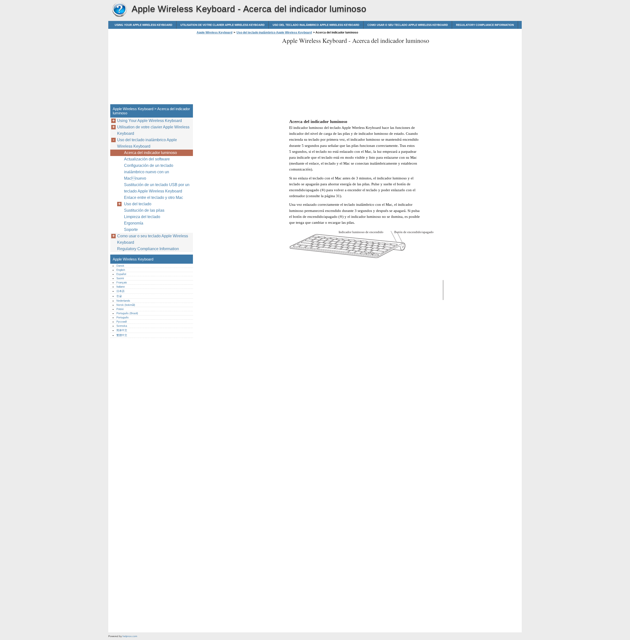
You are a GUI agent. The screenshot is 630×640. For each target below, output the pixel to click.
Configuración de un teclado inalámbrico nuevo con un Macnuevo (148, 171)
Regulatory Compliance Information (485, 24)
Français (121, 282)
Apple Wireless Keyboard (119, 9)
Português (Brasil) (127, 313)
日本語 (120, 291)
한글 (119, 295)
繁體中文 (121, 335)
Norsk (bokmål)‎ (125, 304)
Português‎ (122, 317)
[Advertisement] (236, 70)
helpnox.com (130, 636)
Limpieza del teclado (142, 217)
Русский (121, 321)
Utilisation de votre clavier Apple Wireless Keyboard (222, 24)
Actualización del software (147, 159)
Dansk (120, 265)
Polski (120, 309)
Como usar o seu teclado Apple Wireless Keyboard (407, 24)
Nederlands (123, 300)
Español (121, 274)
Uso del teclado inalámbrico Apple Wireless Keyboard (316, 24)
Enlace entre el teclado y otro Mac (153, 197)
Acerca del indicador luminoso (150, 153)
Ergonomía (133, 223)
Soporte (131, 229)
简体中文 (121, 330)
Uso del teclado (137, 204)
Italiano (120, 286)
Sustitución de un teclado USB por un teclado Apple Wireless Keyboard (156, 188)
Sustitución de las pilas (144, 210)
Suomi (120, 278)
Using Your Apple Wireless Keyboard (143, 24)
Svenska (121, 325)
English (120, 269)
